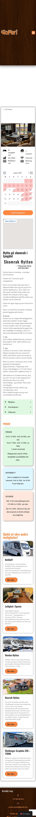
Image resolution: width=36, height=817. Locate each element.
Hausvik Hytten (12, 697)
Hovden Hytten (12, 655)
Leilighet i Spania (13, 606)
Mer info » (11, 579)
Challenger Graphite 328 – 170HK (17, 752)
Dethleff (9, 560)
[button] (33, 32)
